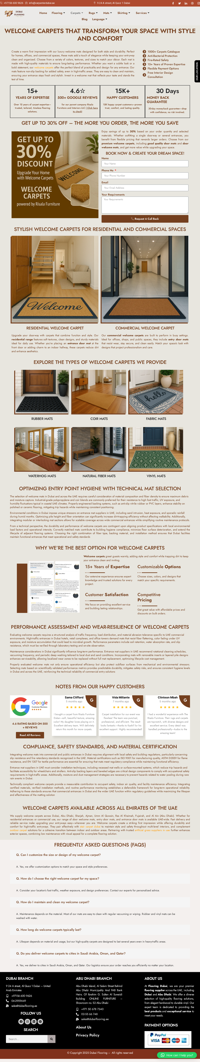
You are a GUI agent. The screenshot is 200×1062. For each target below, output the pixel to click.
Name (105, 158)
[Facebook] (173, 3)
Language (98, 19)
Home (43, 13)
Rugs (92, 13)
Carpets (75, 13)
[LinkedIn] (186, 3)
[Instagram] (199, 3)
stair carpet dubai (90, 826)
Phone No (108, 170)
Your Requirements (113, 194)
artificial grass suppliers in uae (152, 830)
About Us (83, 1027)
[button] (177, 1055)
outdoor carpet (18, 830)
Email (105, 182)
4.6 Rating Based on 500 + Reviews (30, 725)
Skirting (123, 13)
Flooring (57, 13)
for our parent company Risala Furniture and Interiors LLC (77, 108)
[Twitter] (179, 3)
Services (141, 13)
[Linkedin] (34, 1021)
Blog (85, 19)
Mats (106, 13)
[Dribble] (192, 3)
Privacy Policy (87, 1035)
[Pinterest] (40, 1021)
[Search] (51, 1039)
